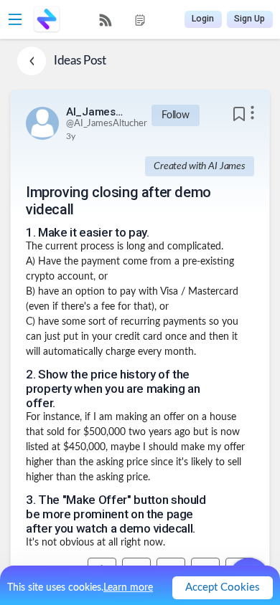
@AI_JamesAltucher (106, 123)
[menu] (123, 20)
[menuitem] (105, 20)
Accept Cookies (222, 587)
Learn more (128, 588)
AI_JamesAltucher (94, 111)
